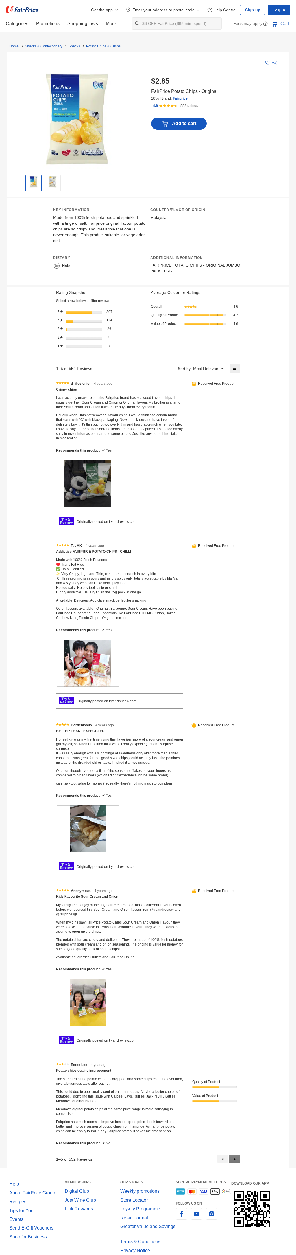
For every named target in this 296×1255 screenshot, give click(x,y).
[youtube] (196, 1206)
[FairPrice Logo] (22, 9)
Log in (279, 10)
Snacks (72, 46)
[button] (265, 24)
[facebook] (181, 1206)
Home (13, 46)
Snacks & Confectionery (43, 46)
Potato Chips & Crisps (100, 46)
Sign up (254, 10)
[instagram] (211, 1206)
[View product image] (33, 181)
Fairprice (178, 98)
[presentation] (88, 477)
